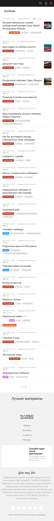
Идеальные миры (15, 316)
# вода (24, 359)
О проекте (27, 435)
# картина (26, 320)
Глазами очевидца (13, 229)
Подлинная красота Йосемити (20, 246)
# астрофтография (33, 233)
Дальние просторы (13, 63)
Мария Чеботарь (24, 19)
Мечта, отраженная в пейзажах (20, 173)
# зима (18, 303)
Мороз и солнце (12, 299)
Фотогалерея (8, 51)
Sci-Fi (12, 320)
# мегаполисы (30, 144)
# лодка (30, 51)
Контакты (27, 430)
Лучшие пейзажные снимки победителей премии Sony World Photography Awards (21, 25)
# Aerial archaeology (23, 342)
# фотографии (36, 32)
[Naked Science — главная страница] (13, 3)
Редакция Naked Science (26, 41)
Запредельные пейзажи (16, 373)
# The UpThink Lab (17, 233)
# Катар (26, 101)
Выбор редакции (9, 325)
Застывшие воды (12, 354)
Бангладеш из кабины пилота (19, 47)
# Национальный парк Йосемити (15, 253)
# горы (18, 68)
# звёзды (19, 144)
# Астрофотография (23, 121)
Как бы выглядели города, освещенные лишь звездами (19, 138)
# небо (27, 287)
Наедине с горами (13, 156)
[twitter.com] (13, 508)
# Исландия (15, 270)
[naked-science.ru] (41, 508)
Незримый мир (11, 209)
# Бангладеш (20, 51)
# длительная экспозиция (13, 124)
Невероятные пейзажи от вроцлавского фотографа (17, 191)
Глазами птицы (11, 338)
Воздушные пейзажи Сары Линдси (22, 80)
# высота (35, 342)
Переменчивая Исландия (17, 266)
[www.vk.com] (19, 508)
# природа (28, 177)
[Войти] (51, 3)
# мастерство (33, 84)
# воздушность (21, 84)
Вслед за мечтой (12, 282)
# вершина (19, 160)
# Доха (18, 101)
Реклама (27, 440)
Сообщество (14, 32)
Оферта (27, 426)
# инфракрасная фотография (26, 214)
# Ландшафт (8, 217)
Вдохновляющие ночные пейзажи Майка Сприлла (22, 115)
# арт (18, 320)
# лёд (31, 359)
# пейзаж (25, 32)
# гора (28, 160)
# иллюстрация (21, 377)
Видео (6, 233)
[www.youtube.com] (24, 508)
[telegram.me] (35, 508)
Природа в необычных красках (20, 97)
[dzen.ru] (30, 508)
